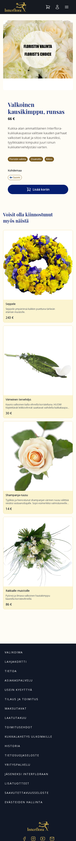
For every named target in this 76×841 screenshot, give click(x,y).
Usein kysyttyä (18, 690)
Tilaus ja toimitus (21, 699)
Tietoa (11, 671)
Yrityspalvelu (17, 764)
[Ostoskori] (48, 7)
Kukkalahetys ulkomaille (28, 736)
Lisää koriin (41, 189)
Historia (12, 746)
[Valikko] (66, 7)
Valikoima (14, 652)
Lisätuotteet (17, 783)
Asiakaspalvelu (19, 680)
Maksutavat (16, 708)
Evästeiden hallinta (24, 802)
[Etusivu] (15, 7)
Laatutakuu (16, 718)
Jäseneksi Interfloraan (26, 774)
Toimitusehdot (19, 727)
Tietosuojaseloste (22, 755)
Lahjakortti (16, 661)
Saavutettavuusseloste (27, 793)
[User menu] (57, 7)
